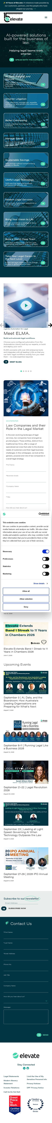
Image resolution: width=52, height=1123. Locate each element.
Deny (26, 607)
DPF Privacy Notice (35, 1087)
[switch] (45, 559)
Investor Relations (11, 1087)
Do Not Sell (15, 1092)
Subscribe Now (17, 908)
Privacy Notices (33, 1083)
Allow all (26, 591)
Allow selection (26, 599)
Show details (39, 583)
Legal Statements (11, 1076)
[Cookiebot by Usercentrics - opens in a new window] (38, 514)
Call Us (7, 1092)
